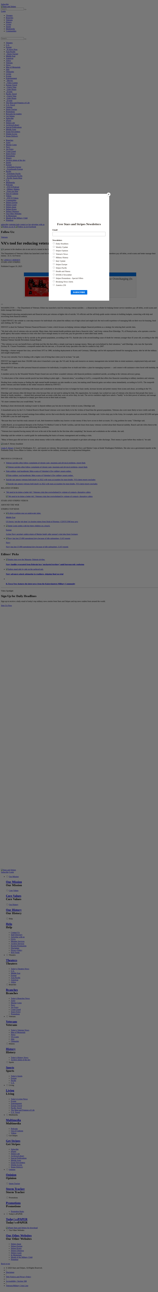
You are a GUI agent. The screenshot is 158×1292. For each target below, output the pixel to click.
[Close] (108, 194)
